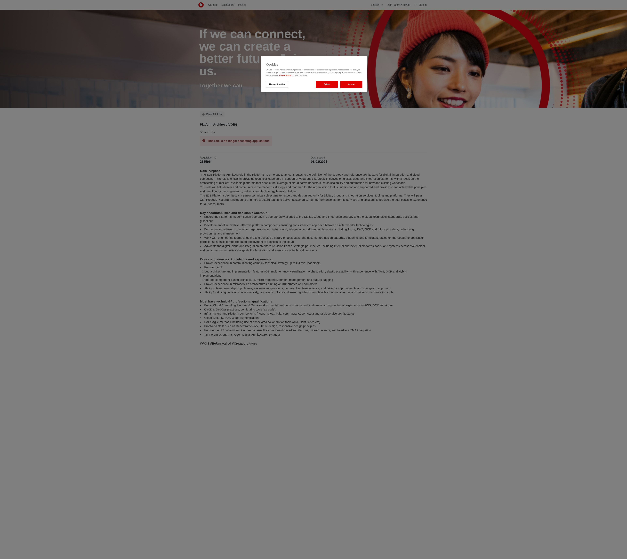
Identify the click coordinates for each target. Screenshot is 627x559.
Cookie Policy (285, 75)
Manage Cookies (277, 84)
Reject (327, 84)
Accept (351, 84)
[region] (314, 74)
